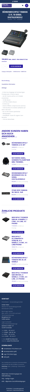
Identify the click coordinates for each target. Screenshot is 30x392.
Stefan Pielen (5, 305)
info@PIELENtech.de (12, 339)
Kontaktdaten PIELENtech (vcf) (12, 348)
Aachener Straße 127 (8, 326)
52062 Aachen (6, 319)
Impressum (9, 390)
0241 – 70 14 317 (9, 330)
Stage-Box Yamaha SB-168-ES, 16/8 (19, 191)
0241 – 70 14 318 (9, 334)
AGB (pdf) (6, 357)
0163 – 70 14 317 (10, 336)
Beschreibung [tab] (6, 80)
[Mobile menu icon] (26, 5)
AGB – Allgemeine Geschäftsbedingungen (13, 381)
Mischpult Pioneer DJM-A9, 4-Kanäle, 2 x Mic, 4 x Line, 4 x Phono (20, 220)
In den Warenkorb (15, 66)
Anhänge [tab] (4, 88)
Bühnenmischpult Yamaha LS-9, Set (20, 144)
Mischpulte (9, 71)
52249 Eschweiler (7, 327)
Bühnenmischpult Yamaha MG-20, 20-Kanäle (20, 260)
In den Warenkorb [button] (18, 153)
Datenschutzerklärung (18, 390)
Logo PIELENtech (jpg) (10, 354)
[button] (26, 31)
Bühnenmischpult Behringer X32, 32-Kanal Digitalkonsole (20, 176)
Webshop (4, 366)
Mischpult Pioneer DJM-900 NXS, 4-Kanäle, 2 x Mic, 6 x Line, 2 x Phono (20, 276)
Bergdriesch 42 (6, 317)
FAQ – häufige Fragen (8, 378)
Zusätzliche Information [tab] (8, 84)
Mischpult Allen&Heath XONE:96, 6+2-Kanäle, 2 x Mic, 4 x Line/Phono (19, 241)
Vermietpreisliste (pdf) (10, 351)
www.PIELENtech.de (13, 341)
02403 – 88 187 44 (9, 332)
